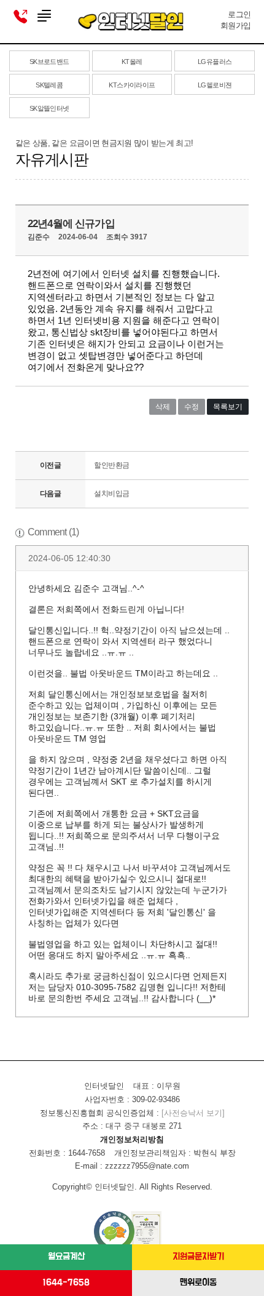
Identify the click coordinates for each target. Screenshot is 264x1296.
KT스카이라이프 (132, 85)
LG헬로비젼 (215, 85)
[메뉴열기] (44, 16)
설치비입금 (112, 493)
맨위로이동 (198, 1282)
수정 (191, 406)
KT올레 (132, 61)
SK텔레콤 (49, 85)
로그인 (239, 14)
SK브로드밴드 (49, 61)
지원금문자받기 (198, 1257)
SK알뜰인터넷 (49, 108)
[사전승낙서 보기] (193, 1113)
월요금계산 (66, 1257)
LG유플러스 (215, 61)
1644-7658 (66, 1282)
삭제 (162, 406)
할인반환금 (112, 465)
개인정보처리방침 (132, 1139)
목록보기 (228, 406)
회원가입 (235, 25)
